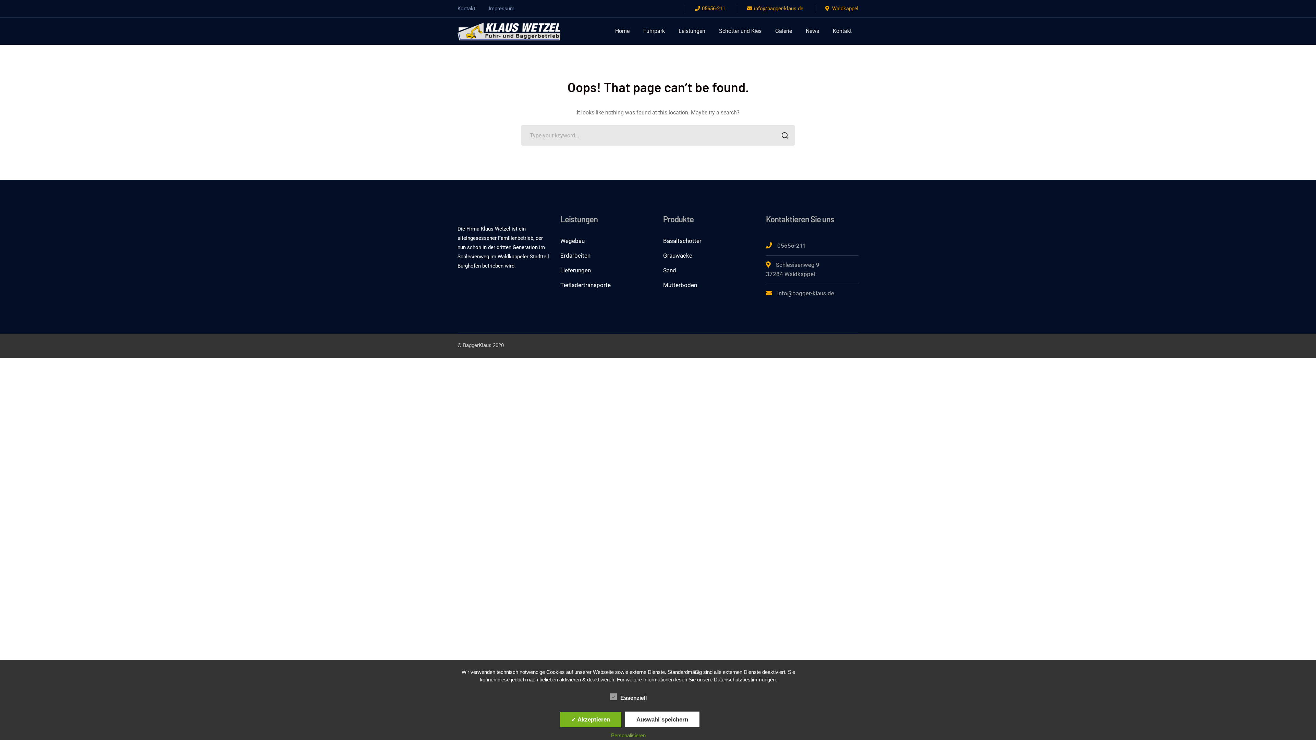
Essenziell (633, 698)
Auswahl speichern (662, 719)
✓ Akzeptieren (590, 719)
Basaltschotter (682, 240)
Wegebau (572, 240)
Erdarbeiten (575, 255)
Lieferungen (575, 270)
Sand (669, 270)
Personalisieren (628, 735)
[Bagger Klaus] (509, 30)
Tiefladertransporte (585, 285)
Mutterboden (680, 285)
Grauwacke (677, 255)
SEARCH (785, 135)
